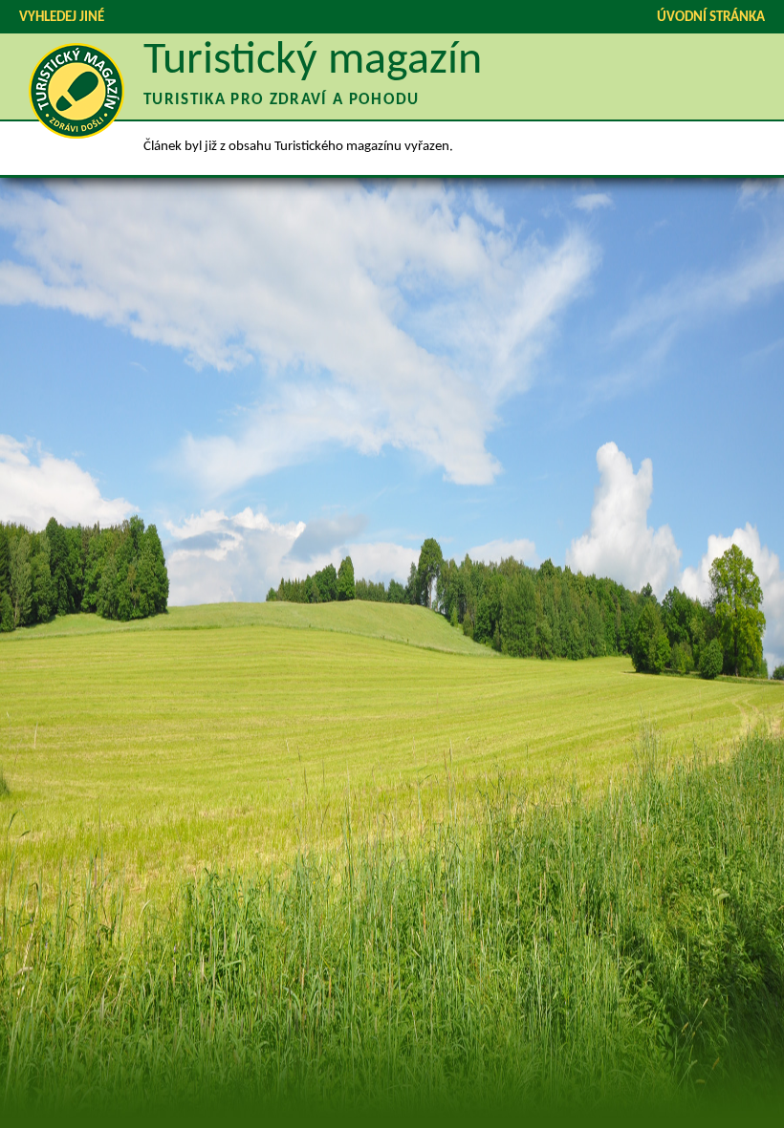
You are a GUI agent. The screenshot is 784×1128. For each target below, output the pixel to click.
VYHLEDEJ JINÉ (61, 18)
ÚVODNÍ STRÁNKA (711, 18)
